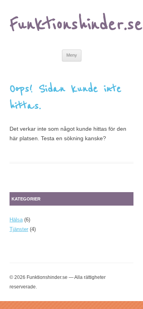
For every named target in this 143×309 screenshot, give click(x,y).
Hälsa (16, 220)
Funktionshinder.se (76, 24)
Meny (71, 55)
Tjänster (19, 229)
